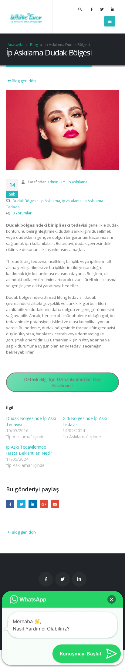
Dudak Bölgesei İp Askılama (36, 200)
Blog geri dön (23, 80)
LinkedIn (33, 504)
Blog (34, 44)
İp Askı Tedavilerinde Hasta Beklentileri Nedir (29, 450)
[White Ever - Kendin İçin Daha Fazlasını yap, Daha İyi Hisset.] (26, 17)
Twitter (21, 504)
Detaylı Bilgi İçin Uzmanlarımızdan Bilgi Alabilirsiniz (62, 382)
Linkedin (79, 579)
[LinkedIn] (112, 9)
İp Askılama (77, 181)
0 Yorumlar (22, 212)
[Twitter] (101, 9)
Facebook (10, 504)
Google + (44, 504)
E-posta (55, 504)
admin (52, 181)
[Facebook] (91, 9)
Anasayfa (15, 44)
